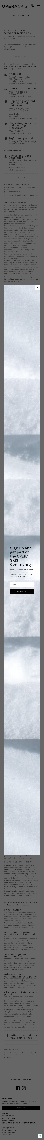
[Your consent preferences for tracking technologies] (40, 1136)
